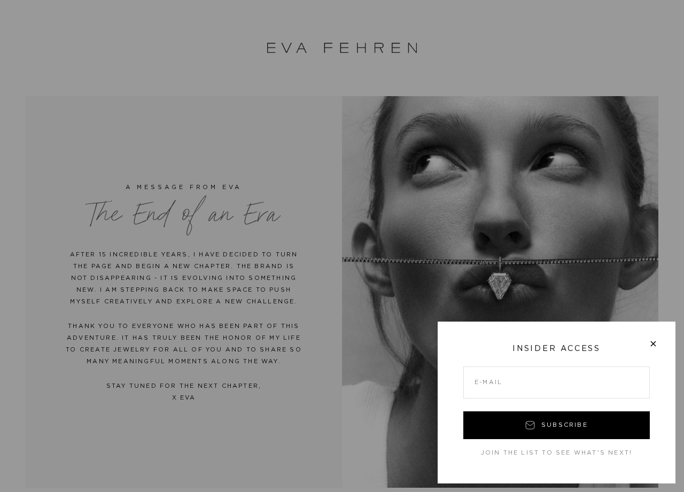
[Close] (653, 344)
